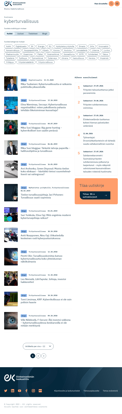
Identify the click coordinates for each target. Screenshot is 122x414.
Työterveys (52, 58)
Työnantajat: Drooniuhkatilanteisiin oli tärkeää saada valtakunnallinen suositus (99, 140)
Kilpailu (46, 50)
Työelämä (10, 58)
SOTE (81, 54)
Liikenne (95, 50)
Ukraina (65, 58)
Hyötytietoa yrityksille (65, 46)
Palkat (40, 54)
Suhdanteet (93, 54)
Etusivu (7, 9)
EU (50, 46)
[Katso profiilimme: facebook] (26, 390)
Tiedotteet (33, 33)
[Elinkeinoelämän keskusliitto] (19, 377)
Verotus (92, 58)
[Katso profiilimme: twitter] (5, 390)
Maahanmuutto (12, 54)
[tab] (10, 33)
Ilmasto (82, 46)
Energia (41, 46)
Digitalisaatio (21, 46)
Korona (56, 50)
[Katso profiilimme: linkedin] (12, 390)
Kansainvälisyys (12, 50)
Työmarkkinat (37, 58)
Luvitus (107, 50)
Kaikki (10, 33)
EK (32, 46)
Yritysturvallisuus (45, 62)
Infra (92, 46)
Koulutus (68, 50)
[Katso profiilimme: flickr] (40, 390)
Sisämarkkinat (53, 54)
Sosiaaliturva (69, 54)
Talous (105, 54)
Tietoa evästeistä (110, 391)
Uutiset (20, 33)
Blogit (44, 33)
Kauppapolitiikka (31, 50)
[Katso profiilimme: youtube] (19, 390)
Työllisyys (23, 58)
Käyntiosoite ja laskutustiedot (67, 391)
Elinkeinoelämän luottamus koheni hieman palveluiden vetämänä (96, 122)
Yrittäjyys (10, 62)
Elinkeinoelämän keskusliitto (15, 3)
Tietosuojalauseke (91, 391)
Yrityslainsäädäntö (26, 62)
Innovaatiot (103, 46)
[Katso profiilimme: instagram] (33, 390)
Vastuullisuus (78, 58)
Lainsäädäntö (81, 50)
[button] (111, 3)
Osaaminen (28, 54)
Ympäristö (104, 58)
